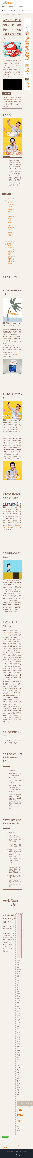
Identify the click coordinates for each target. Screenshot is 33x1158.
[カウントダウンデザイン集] (27, 79)
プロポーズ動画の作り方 (27, 71)
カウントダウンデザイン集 (27, 85)
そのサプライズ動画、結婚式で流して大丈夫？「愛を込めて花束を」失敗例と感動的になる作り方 (27, 48)
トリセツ (18, 584)
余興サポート (13, 1146)
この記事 (8, 632)
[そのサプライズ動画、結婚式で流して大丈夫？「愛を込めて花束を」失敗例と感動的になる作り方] (27, 34)
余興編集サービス (13, 99)
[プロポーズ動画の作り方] (27, 65)
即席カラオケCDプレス (13, 354)
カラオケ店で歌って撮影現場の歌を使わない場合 (11, 251)
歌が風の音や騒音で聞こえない (11, 204)
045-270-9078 (20, 1115)
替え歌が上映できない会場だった (11, 234)
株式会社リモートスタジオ (20, 1151)
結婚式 (5, 1147)
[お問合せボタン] (5, 1136)
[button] (28, 10)
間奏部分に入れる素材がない (11, 227)
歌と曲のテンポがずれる (11, 211)
